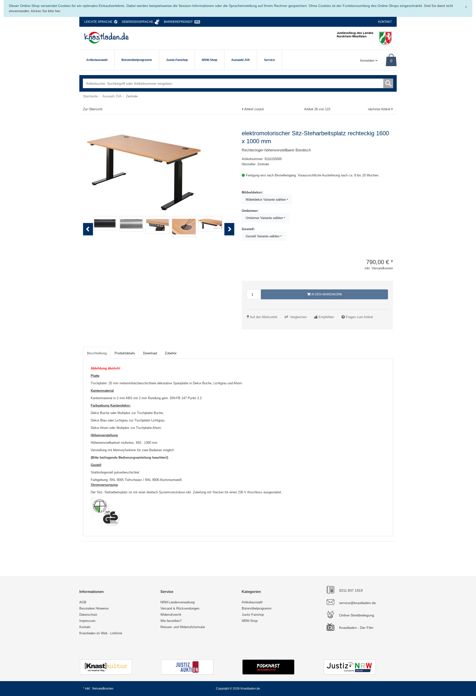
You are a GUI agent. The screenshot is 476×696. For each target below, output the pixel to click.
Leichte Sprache (98, 22)
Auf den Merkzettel (263, 317)
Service (269, 60)
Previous (88, 234)
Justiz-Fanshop (177, 60)
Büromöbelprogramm (136, 60)
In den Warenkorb (326, 294)
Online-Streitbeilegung (356, 615)
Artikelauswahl (96, 60)
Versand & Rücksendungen (179, 608)
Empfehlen (326, 317)
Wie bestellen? (170, 621)
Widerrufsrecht (170, 614)
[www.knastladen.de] (106, 38)
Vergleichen (298, 317)
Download (150, 353)
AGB (82, 602)
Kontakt (385, 22)
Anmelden (367, 60)
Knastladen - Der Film (356, 628)
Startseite (90, 96)
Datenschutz (88, 614)
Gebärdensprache (137, 22)
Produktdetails (125, 353)
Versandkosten (102, 688)
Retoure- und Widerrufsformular (182, 627)
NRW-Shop (209, 60)
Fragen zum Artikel (359, 317)
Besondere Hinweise (94, 608)
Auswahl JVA (240, 60)
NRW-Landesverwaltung (177, 602)
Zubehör (171, 353)
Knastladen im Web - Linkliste (100, 633)
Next (230, 234)
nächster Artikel (379, 109)
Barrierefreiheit (178, 22)
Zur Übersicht (92, 109)
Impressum (87, 621)
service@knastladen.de (357, 603)
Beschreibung (97, 353)
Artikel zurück (254, 109)
